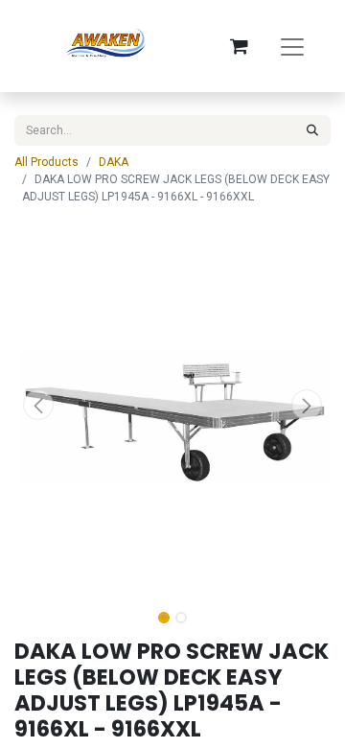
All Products (46, 162)
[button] (38, 404)
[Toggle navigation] (292, 46)
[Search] (312, 130)
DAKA (113, 162)
